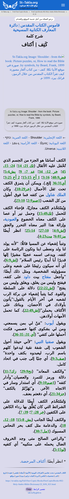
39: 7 (24, 412)
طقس (16, 473)
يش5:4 (10, 172)
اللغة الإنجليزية (53, 137)
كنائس (43, 476)
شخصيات (50, 476)
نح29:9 (26, 371)
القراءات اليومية (37, 473)
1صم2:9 (33, 200)
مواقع (12, 476)
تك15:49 (45, 213)
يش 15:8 (24, 420)
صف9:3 (58, 358)
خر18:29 (23, 189)
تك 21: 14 (26, 166)
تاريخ (5, 473)
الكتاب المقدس (60, 473)
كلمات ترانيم (29, 476)
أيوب (50, 323)
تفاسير (46, 473)
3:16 (46, 177)
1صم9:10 (47, 383)
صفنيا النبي (45, 342)
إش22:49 (31, 310)
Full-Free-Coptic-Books (20, 12)
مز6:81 (60, 236)
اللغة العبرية (20, 137)
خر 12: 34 (48, 172)
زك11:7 (10, 371)
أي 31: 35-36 (24, 334)
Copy (28, 489)
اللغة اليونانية (57, 143)
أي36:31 (59, 183)
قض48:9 (59, 177)
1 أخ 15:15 (31, 177)
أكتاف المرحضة (33, 461)
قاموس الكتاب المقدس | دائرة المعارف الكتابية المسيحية (34, 27)
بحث (52, 473)
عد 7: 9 (27, 172)
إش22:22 (46, 288)
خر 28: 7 (37, 412)
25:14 (30, 230)
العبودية (10, 219)
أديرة (37, 476)
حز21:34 (58, 394)
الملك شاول (56, 195)
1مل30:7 (42, 431)
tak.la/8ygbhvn (34, 492)
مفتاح (46, 277)
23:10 (20, 200)
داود (27, 277)
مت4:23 (45, 236)
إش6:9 (11, 260)
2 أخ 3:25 (12, 177)
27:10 (44, 230)
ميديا (22, 476)
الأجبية (28, 473)
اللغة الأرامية (29, 143)
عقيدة (10, 473)
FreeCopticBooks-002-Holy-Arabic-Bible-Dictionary (48, 12)
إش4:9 (59, 230)
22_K (34, 14)
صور (17, 476)
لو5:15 (59, 449)
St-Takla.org (5, 12)
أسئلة (22, 473)
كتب (56, 476)
